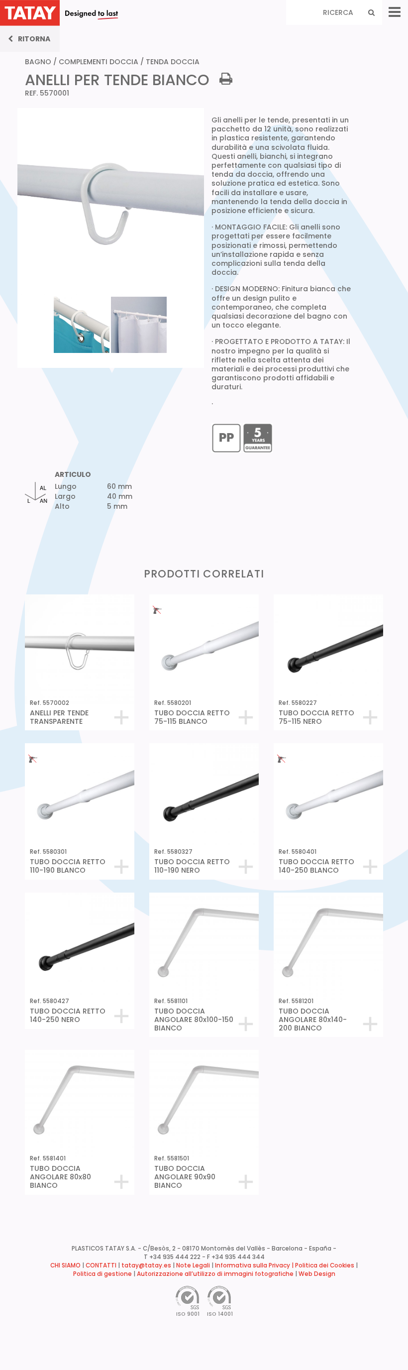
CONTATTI (101, 1265)
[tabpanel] (82, 324)
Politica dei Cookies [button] (324, 1265)
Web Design (317, 1274)
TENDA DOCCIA (173, 62)
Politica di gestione (102, 1274)
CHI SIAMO (65, 1265)
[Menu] (395, 12)
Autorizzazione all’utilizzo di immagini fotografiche (215, 1274)
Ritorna (34, 39)
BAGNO (38, 62)
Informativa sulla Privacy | (255, 1265)
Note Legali (193, 1265)
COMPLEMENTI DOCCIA (98, 62)
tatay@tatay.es (146, 1265)
